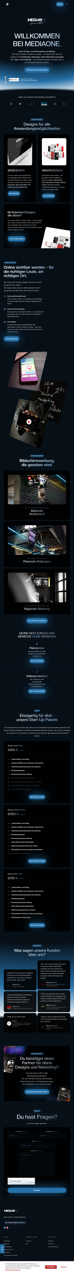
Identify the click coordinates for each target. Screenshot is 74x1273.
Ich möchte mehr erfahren (37, 621)
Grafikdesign (7, 1241)
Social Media (7, 1252)
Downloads (28, 1241)
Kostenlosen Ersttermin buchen (37, 70)
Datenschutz (51, 1243)
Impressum (50, 1241)
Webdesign (6, 1243)
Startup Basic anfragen (37, 797)
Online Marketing (11, 339)
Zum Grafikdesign (48, 196)
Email (37, 1141)
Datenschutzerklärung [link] (12, 1270)
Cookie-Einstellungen (53, 1246)
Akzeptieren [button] (51, 1267)
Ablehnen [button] (63, 1267)
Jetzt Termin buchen (16, 239)
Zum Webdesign (13, 193)
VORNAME (22, 1131)
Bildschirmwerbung (8, 1249)
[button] (67, 4)
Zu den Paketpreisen (37, 661)
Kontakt (60, 4)
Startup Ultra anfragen (37, 925)
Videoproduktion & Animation (11, 1255)
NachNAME (52, 1131)
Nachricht (37, 1150)
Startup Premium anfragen (37, 861)
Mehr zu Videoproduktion (37, 691)
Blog (27, 1243)
